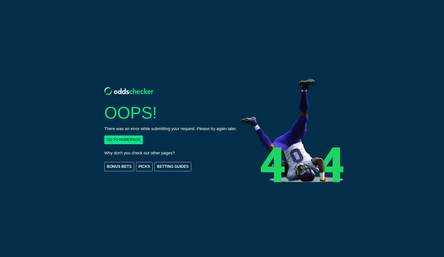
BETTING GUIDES (173, 166)
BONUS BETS (119, 166)
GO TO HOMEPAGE (124, 140)
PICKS (144, 166)
